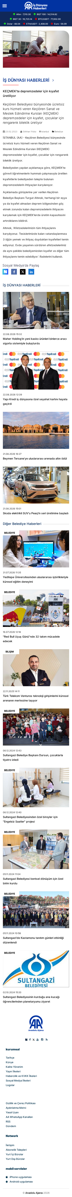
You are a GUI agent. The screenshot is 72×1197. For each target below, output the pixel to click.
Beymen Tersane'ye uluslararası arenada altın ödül (35, 458)
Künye (9, 1062)
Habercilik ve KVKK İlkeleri (21, 1075)
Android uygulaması (21, 1181)
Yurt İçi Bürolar (14, 1154)
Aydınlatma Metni (16, 1107)
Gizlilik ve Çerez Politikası (21, 1103)
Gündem (11, 1126)
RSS (8, 1121)
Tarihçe (10, 1057)
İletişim (10, 1145)
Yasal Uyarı (12, 1112)
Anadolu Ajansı (34, 1192)
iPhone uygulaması (21, 1177)
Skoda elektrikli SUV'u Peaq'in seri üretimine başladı (35, 513)
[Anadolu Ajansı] (36, 1023)
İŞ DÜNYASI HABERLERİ (26, 80)
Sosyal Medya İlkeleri (18, 1080)
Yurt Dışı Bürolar (15, 1158)
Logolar (10, 1085)
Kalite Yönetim (14, 1066)
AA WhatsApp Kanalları (19, 1116)
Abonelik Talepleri (16, 1149)
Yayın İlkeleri (13, 1071)
